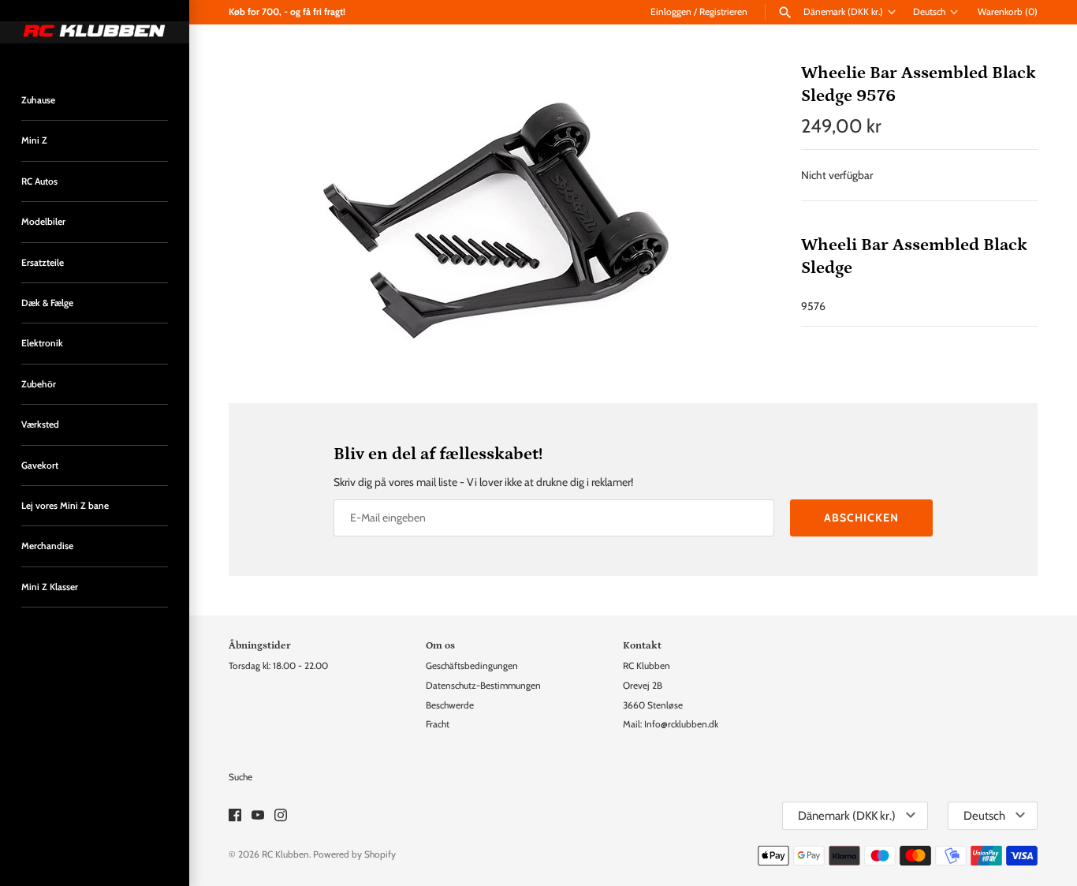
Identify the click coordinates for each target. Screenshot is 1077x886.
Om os (440, 645)
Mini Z (34, 140)
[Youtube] (258, 816)
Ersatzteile (42, 262)
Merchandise (47, 545)
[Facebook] (235, 816)
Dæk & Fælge (47, 302)
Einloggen (670, 11)
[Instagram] (280, 816)
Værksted (40, 424)
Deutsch (929, 11)
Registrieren (723, 11)
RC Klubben (285, 854)
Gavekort (39, 465)
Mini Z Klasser (49, 587)
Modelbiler (43, 221)
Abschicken (861, 517)
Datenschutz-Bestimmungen (483, 685)
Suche (240, 777)
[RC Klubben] (94, 32)
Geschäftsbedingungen (472, 665)
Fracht (437, 724)
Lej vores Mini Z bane (65, 505)
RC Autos (39, 181)
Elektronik (42, 343)
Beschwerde (450, 705)
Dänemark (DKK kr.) (843, 11)
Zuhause (38, 100)
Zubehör (38, 384)
